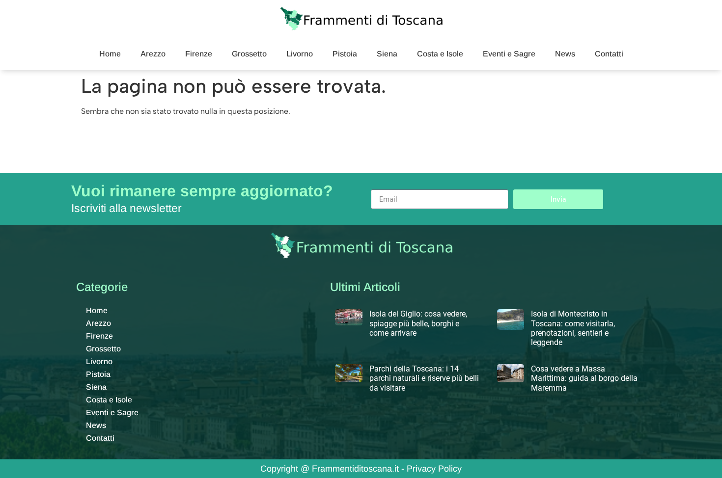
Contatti (609, 54)
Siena (387, 54)
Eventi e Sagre (509, 54)
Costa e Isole (440, 54)
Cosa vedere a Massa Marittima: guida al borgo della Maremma (584, 378)
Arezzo (153, 54)
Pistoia (345, 54)
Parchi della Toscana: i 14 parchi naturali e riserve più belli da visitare (424, 378)
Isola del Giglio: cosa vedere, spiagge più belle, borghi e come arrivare (418, 323)
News (565, 54)
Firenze (198, 54)
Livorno (299, 54)
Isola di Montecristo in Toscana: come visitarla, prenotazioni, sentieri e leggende (573, 328)
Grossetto (249, 54)
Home (110, 54)
